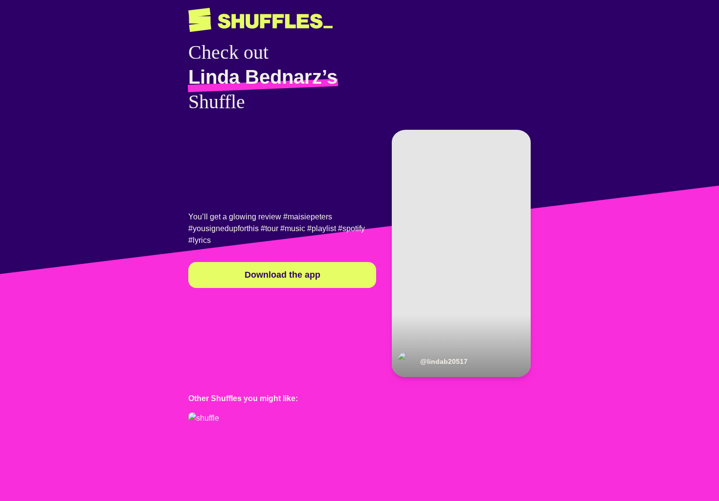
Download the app (282, 275)
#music (292, 228)
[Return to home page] (260, 20)
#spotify (351, 228)
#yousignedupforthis (223, 228)
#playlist (321, 228)
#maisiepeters (307, 217)
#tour (269, 228)
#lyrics (199, 240)
